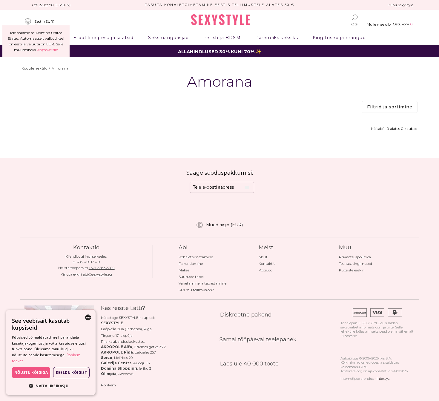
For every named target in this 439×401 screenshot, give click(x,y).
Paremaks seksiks (276, 37)
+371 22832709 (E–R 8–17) (50, 5)
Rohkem (108, 385)
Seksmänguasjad (168, 37)
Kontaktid (267, 263)
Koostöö (265, 270)
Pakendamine (191, 263)
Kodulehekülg (35, 68)
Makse (184, 270)
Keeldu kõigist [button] (71, 372)
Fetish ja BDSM (222, 37)
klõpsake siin (47, 49)
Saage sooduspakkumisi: (219, 173)
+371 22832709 (102, 267)
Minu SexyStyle (401, 5)
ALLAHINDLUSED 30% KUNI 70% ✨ (219, 51)
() (44, 21)
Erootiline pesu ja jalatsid (103, 37)
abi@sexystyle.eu (97, 274)
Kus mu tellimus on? (196, 290)
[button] (51, 385)
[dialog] (51, 352)
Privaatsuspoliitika (355, 257)
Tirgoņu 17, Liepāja (117, 335)
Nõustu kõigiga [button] (31, 372)
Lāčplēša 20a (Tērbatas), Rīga (126, 329)
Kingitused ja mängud (339, 37)
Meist (263, 257)
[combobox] (88, 317)
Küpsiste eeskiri (352, 270)
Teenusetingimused (355, 263)
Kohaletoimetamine (196, 257)
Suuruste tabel (191, 276)
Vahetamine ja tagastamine (202, 283)
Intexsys (383, 379)
